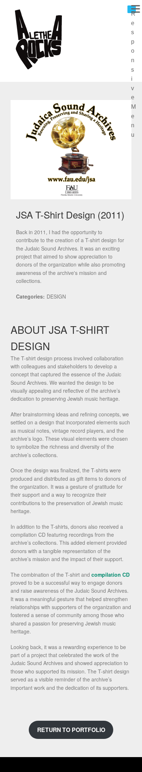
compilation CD (110, 574)
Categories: (30, 296)
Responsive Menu (133, 12)
